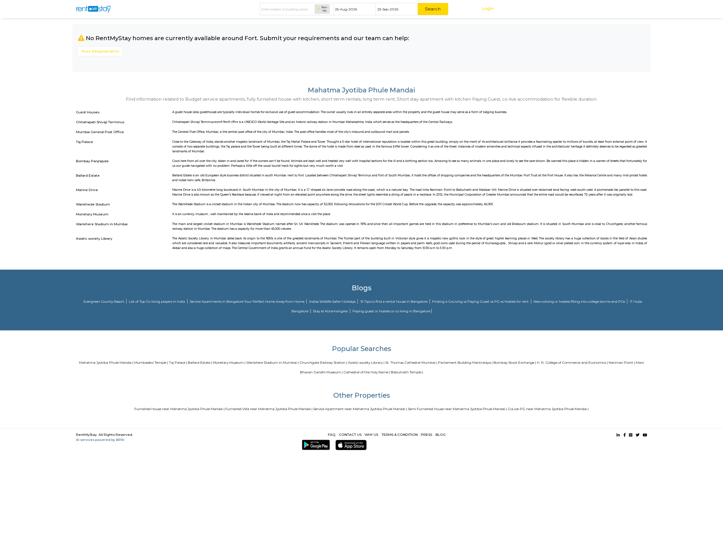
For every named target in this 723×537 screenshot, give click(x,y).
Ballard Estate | (200, 362)
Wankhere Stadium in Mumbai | (272, 362)
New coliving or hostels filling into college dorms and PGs (579, 301)
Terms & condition (400, 434)
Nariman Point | (622, 362)
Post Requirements (100, 51)
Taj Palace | (178, 362)
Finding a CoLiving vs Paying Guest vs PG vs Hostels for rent (481, 301)
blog (440, 434)
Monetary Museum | (229, 362)
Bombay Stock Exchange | (514, 362)
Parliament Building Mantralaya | (465, 362)
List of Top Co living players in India (157, 301)
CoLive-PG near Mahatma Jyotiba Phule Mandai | (548, 409)
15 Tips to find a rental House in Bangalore (394, 301)
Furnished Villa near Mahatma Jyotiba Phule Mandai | (268, 409)
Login (488, 8)
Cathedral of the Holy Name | (366, 372)
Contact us (350, 434)
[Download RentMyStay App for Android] (315, 445)
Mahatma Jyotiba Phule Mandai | (106, 362)
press (426, 434)
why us (371, 434)
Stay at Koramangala (331, 311)
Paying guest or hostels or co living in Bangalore (391, 311)
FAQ (332, 434)
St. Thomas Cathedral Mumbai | (411, 362)
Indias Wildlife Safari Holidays (332, 301)
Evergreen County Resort (104, 301)
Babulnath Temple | (407, 372)
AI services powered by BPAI (100, 440)
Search (433, 9)
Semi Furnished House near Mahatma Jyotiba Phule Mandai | (457, 409)
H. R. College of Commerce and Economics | (572, 362)
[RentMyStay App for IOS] (350, 445)
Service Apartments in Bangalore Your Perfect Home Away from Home (247, 301)
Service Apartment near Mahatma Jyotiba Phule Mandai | (360, 409)
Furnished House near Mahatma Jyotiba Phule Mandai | (179, 409)
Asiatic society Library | (366, 362)
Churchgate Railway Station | (323, 362)
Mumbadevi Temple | (151, 362)
